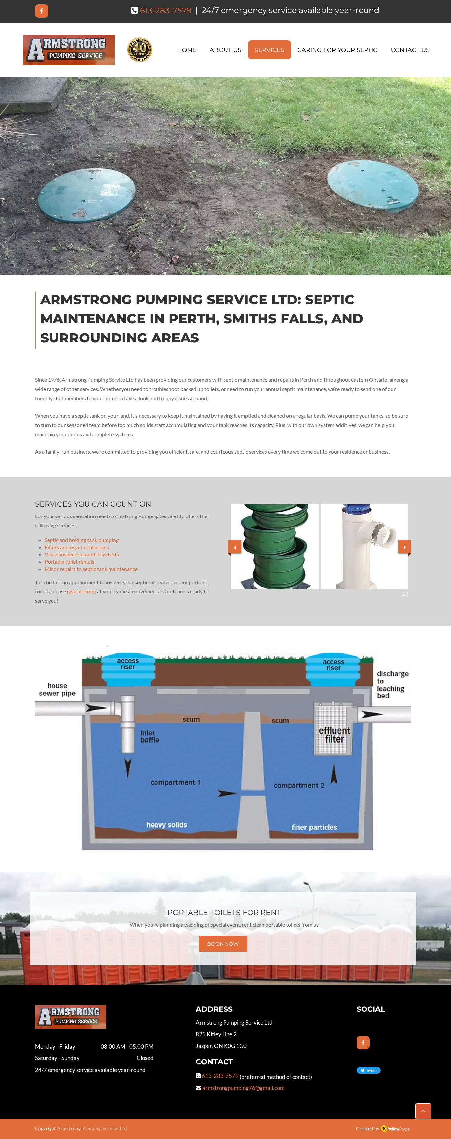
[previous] (234, 546)
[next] (404, 546)
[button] (275, 546)
